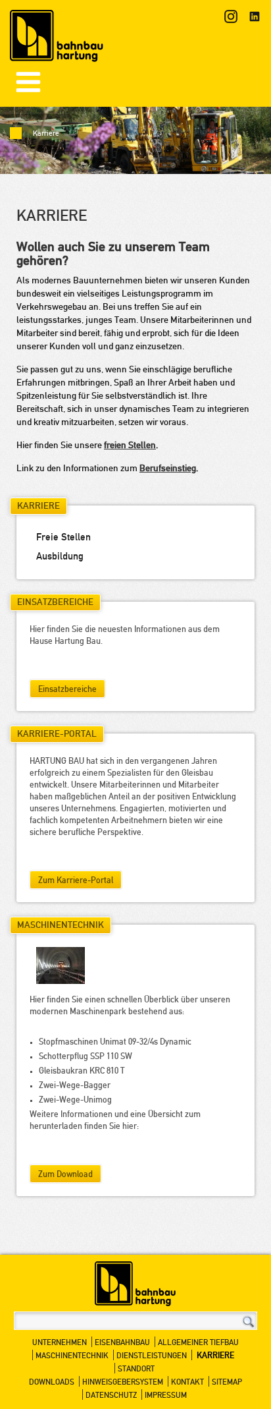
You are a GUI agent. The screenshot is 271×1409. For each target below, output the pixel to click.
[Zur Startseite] (57, 38)
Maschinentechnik (72, 1356)
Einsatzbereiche (67, 690)
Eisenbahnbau (122, 1343)
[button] (28, 82)
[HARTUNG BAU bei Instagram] (230, 16)
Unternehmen (59, 1343)
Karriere (215, 1356)
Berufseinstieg (167, 469)
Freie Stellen (63, 537)
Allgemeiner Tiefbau (198, 1343)
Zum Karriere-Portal (75, 881)
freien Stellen (130, 446)
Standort (136, 1369)
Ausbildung (60, 557)
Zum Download (65, 1175)
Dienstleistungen (151, 1356)
